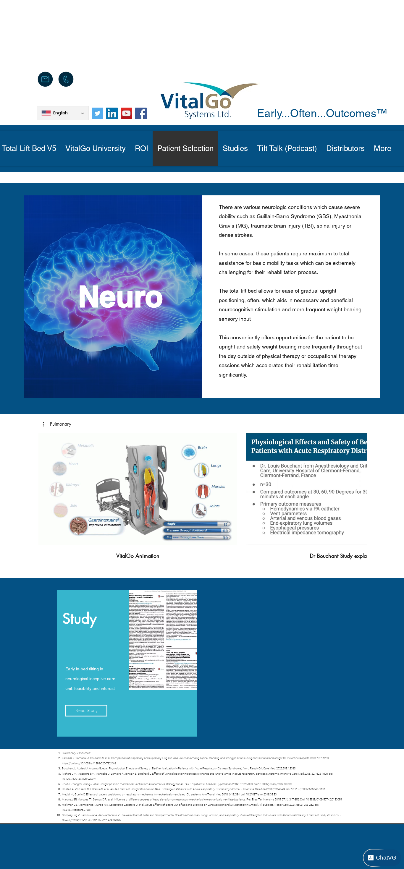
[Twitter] (97, 113)
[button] (57, 424)
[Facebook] (141, 113)
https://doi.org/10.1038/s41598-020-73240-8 (89, 763)
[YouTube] (126, 113)
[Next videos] (359, 488)
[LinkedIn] (112, 113)
